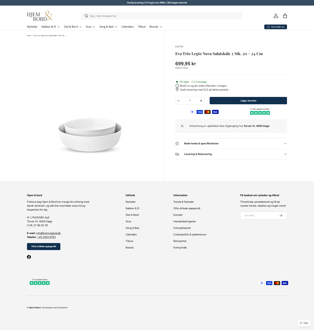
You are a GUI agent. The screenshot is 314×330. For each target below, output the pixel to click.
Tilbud (142, 26)
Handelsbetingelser (184, 221)
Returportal (179, 241)
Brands (153, 26)
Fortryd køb (180, 247)
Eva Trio (179, 46)
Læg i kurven (248, 100)
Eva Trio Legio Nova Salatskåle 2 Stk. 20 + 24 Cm (51, 35)
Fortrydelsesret (182, 227)
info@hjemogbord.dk (48, 233)
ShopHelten (62, 307)
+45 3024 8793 (46, 237)
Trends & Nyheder (183, 201)
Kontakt (178, 214)
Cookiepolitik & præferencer (189, 234)
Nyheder (32, 26)
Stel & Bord (71, 26)
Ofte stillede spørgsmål (43, 246)
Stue (88, 26)
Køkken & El (49, 26)
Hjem (29, 35)
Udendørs (128, 26)
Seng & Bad (106, 26)
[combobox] (162, 15)
